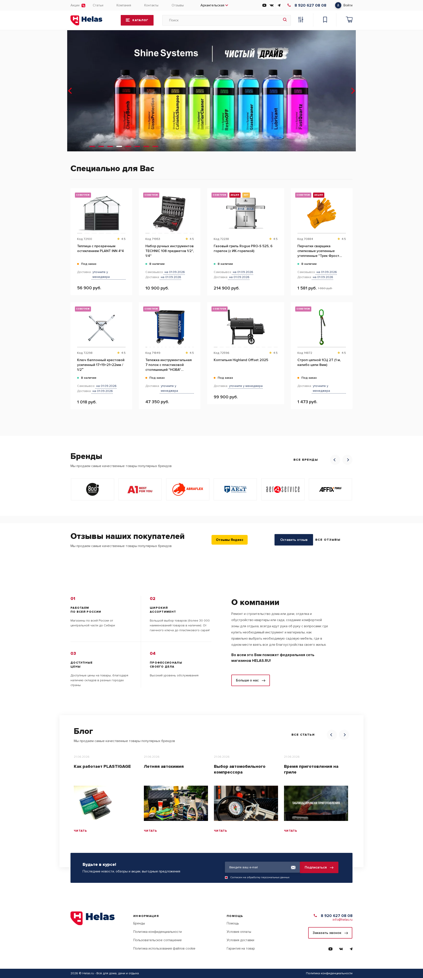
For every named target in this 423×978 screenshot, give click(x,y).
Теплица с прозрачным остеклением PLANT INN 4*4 (100, 248)
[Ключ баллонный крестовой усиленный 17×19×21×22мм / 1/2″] (101, 327)
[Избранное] (325, 20)
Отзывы (178, 5)
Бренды (139, 923)
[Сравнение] (300, 20)
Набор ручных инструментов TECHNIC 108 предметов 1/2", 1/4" (169, 251)
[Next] (347, 460)
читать (80, 831)
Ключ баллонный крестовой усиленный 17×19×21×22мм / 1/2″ (100, 365)
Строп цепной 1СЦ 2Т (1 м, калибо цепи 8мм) (319, 362)
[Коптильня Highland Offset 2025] (246, 327)
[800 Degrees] (92, 489)
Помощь (233, 923)
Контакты (151, 5)
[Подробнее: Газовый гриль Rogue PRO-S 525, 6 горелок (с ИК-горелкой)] (278, 210)
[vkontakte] (272, 5)
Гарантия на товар (241, 948)
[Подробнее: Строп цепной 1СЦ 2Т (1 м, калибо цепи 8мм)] (347, 324)
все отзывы (327, 540)
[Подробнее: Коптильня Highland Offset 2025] (278, 324)
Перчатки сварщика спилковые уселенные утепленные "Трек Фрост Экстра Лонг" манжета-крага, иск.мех (318, 251)
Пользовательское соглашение (157, 940)
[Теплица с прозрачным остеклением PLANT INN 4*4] (101, 213)
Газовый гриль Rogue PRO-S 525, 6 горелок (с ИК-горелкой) (243, 248)
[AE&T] (235, 489)
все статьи (303, 735)
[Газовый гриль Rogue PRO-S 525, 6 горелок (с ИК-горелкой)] (246, 213)
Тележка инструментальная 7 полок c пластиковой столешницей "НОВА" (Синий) (168, 365)
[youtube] (264, 5)
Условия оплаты (239, 932)
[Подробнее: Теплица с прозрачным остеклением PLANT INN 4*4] (126, 210)
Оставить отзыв (294, 540)
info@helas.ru (342, 920)
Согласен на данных (259, 877)
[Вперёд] (352, 91)
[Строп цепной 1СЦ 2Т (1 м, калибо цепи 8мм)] (321, 327)
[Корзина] (349, 20)
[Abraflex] (187, 489)
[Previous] (335, 460)
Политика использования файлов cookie (164, 948)
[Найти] (285, 20)
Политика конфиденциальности (157, 932)
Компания (124, 5)
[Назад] (70, 91)
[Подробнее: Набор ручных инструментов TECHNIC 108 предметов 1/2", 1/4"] (195, 210)
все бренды (305, 460)
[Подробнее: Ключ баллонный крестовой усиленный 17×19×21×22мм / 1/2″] (126, 324)
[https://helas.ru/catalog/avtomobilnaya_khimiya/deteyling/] (211, 90)
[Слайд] (92, 146)
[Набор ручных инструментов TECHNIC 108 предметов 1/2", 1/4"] (169, 213)
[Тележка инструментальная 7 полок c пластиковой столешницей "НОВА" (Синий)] (169, 327)
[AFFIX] (330, 489)
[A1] (140, 489)
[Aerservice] (282, 489)
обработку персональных (263, 877)
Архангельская (212, 5)
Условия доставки (240, 940)
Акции (75, 5)
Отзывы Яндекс (229, 540)
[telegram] (279, 5)
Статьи (98, 5)
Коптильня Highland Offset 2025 (241, 360)
